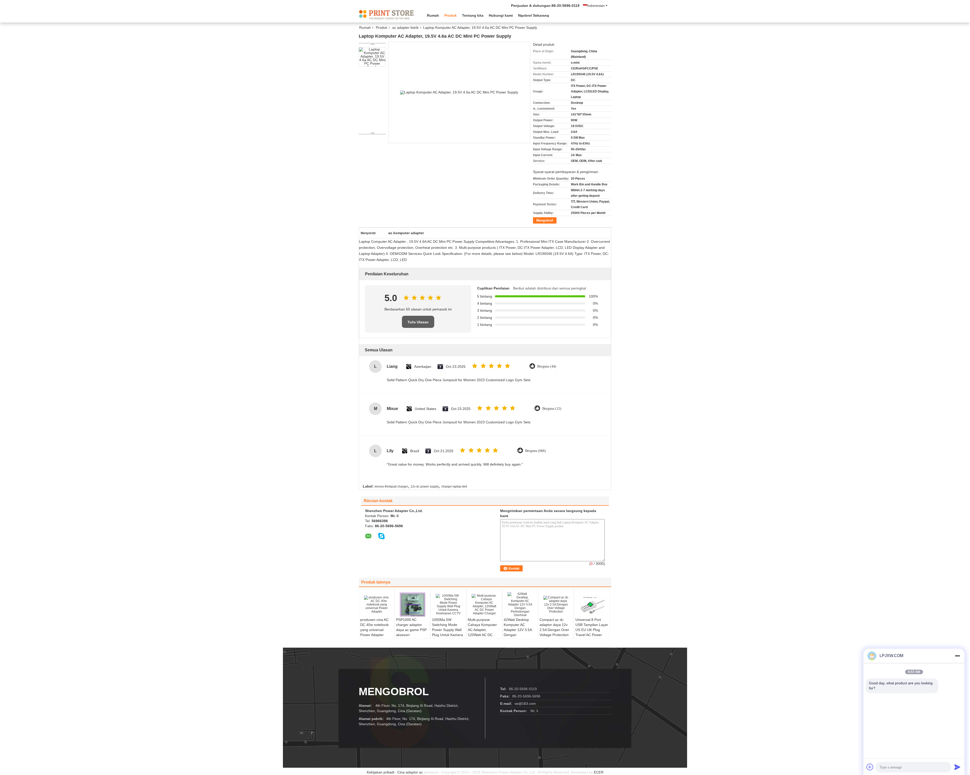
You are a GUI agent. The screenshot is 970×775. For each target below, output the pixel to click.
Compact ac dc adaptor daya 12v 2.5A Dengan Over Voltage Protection (554, 627)
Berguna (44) (546, 366)
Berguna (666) (535, 451)
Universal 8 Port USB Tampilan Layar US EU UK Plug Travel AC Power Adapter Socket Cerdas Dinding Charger (591, 635)
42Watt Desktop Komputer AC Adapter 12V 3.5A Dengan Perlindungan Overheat (518, 632)
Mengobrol (544, 220)
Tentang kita (472, 15)
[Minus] (957, 656)
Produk (450, 15)
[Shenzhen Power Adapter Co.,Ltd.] (386, 14)
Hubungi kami (501, 15)
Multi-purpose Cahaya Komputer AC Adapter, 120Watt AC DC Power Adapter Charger (482, 632)
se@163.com (525, 703)
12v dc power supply (424, 486)
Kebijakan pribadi (380, 772)
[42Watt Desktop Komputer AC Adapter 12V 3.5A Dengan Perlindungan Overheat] (520, 604)
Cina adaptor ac (410, 772)
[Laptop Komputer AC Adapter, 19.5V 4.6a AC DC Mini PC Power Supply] (372, 57)
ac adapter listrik (405, 27)
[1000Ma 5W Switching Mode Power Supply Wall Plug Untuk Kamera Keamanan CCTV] (448, 604)
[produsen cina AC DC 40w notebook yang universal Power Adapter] (376, 604)
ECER (598, 772)
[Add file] (870, 766)
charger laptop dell (454, 486)
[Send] (957, 766)
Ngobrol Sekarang (533, 15)
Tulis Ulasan (418, 322)
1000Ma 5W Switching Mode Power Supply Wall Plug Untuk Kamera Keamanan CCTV (447, 630)
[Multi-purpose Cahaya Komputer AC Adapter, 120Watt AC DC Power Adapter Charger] (484, 604)
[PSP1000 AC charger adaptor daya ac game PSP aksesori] (412, 604)
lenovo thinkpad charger (391, 486)
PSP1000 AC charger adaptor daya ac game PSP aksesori (411, 627)
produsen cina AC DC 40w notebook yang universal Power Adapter (374, 627)
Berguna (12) (551, 408)
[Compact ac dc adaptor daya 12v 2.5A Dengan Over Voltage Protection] (556, 604)
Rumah (433, 15)
